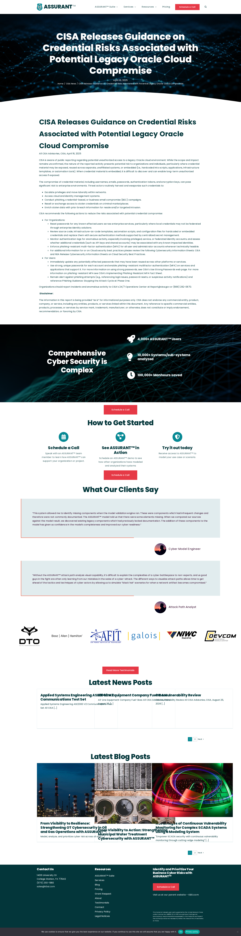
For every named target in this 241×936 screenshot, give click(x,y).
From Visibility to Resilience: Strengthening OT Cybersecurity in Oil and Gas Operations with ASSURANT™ (73, 827)
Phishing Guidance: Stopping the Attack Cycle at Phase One (96, 280)
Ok (180, 932)
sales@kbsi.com (46, 886)
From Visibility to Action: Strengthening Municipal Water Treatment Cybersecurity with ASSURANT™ (133, 834)
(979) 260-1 (43, 883)
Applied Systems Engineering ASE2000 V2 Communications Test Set (76, 697)
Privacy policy (192, 932)
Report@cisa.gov (160, 286)
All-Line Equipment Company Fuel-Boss (132, 695)
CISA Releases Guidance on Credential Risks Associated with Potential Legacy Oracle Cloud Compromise (117, 134)
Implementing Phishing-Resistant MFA (127, 273)
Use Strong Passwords (162, 269)
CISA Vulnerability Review (178, 695)
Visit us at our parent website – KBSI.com (176, 895)
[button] (206, 7)
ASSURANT (58, 6)
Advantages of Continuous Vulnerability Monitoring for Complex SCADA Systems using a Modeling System (191, 827)
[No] (237, 931)
